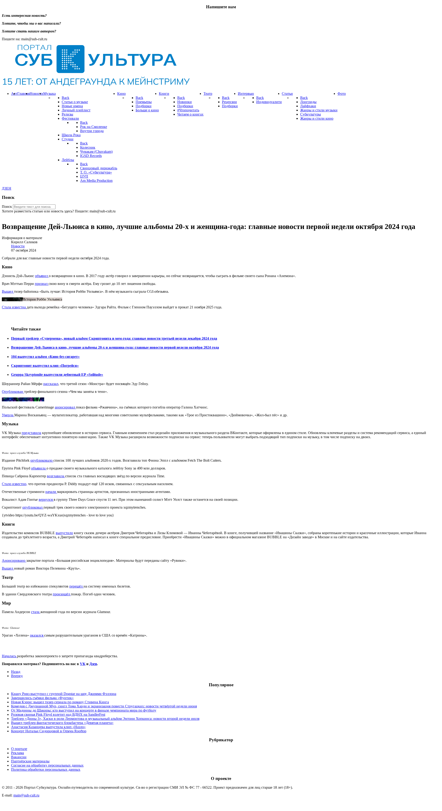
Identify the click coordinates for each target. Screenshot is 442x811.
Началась (9, 656)
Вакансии (18, 757)
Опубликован (13, 392)
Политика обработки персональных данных (45, 769)
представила (31, 433)
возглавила (56, 476)
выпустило (64, 533)
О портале (19, 749)
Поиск (7, 207)
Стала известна (14, 307)
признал (42, 284)
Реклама (17, 753)
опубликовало (41, 460)
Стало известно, (14, 484)
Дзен (93, 664)
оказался (37, 635)
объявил (42, 276)
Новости (18, 246)
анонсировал (65, 407)
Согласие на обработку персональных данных (47, 765)
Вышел (8, 291)
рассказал (50, 384)
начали (51, 492)
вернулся (46, 499)
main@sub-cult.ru (26, 795)
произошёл (62, 594)
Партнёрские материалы (30, 761)
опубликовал (33, 507)
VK (82, 664)
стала (35, 612)
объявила (39, 468)
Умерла (8, 415)
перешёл (76, 586)
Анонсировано (14, 560)
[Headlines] (96, 86)
